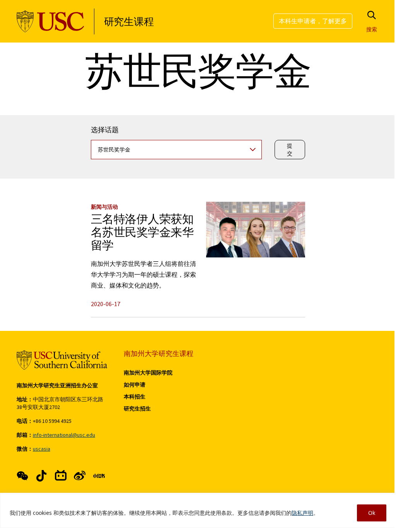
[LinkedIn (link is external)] (99, 476)
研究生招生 (137, 408)
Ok (371, 512)
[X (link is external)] (41, 476)
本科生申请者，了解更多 (313, 21)
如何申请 (134, 384)
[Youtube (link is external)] (79, 476)
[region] (198, 510)
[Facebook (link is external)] (22, 476)
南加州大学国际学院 (148, 372)
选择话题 (105, 131)
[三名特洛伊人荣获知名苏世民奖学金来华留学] (255, 229)
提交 (290, 149)
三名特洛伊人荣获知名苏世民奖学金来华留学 (142, 234)
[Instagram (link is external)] (61, 476)
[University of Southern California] (50, 21)
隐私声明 (302, 512)
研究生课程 (129, 21)
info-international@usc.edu (64, 434)
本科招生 (134, 396)
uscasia (41, 448)
